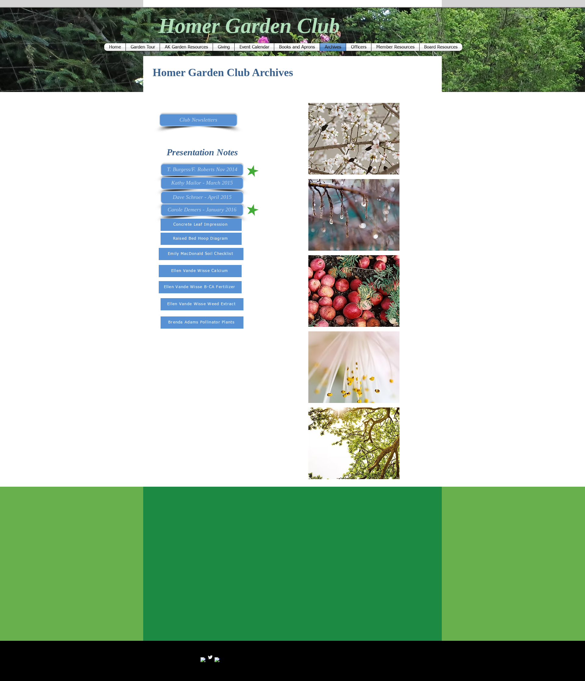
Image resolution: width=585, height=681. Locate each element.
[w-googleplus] (217, 660)
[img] (353, 139)
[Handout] (252, 171)
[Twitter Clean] (210, 657)
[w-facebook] (203, 660)
